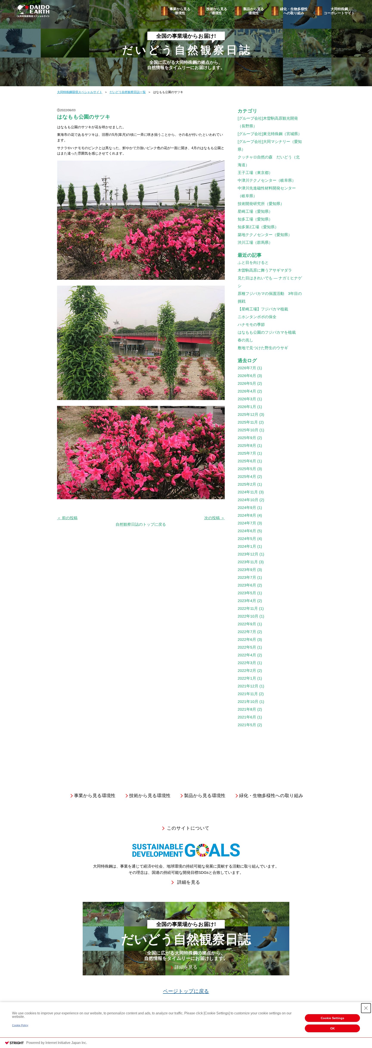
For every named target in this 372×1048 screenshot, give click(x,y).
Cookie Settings (332, 1018)
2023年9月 (247, 570)
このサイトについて (188, 828)
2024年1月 (247, 546)
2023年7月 (247, 577)
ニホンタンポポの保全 (257, 317)
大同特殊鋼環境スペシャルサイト (79, 92)
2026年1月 (247, 407)
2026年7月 (247, 368)
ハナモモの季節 (251, 324)
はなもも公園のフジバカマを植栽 (267, 332)
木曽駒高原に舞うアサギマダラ (265, 270)
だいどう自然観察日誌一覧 (128, 92)
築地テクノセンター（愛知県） (265, 235)
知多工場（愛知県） (255, 219)
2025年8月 (247, 445)
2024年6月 (247, 531)
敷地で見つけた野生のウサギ (263, 348)
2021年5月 (247, 725)
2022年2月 (247, 670)
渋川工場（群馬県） (255, 242)
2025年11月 (248, 422)
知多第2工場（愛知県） (258, 227)
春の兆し (245, 340)
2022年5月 (247, 647)
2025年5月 (247, 469)
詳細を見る (188, 882)
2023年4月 (247, 601)
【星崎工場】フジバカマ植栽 (263, 309)
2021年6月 (247, 717)
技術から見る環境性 (216, 11)
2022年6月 (247, 639)
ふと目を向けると (253, 262)
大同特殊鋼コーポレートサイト (339, 11)
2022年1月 (247, 678)
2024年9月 (247, 507)
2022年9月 (247, 624)
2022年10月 (248, 616)
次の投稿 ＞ (214, 518)
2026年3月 (247, 399)
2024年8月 (247, 515)
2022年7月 (247, 632)
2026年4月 (247, 391)
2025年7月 (247, 453)
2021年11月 (248, 694)
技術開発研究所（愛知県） (261, 204)
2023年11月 (248, 562)
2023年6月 (247, 585)
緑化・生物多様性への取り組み (294, 11)
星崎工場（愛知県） (255, 211)
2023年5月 (247, 593)
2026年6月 (247, 376)
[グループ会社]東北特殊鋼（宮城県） (270, 134)
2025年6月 (247, 461)
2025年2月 (247, 484)
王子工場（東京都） (255, 172)
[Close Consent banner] (366, 1008)
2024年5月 (247, 539)
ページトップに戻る (186, 991)
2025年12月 (248, 414)
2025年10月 (248, 430)
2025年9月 (247, 438)
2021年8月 (247, 709)
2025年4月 (247, 476)
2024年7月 (247, 523)
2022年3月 (247, 663)
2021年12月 (248, 686)
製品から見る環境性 (253, 11)
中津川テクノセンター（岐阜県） (267, 180)
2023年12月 (248, 554)
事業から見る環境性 (180, 11)
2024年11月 (248, 492)
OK (332, 1028)
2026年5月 (247, 383)
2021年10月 (248, 701)
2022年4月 (247, 655)
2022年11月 (248, 608)
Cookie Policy (20, 1025)
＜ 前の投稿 (67, 518)
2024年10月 (248, 500)
